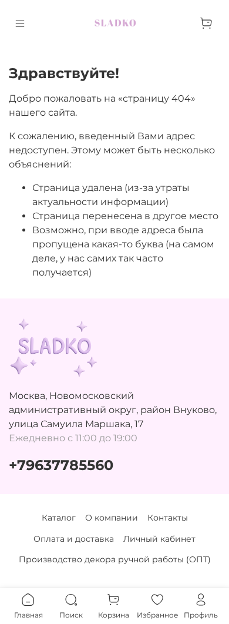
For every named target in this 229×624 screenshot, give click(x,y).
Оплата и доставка (73, 539)
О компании (111, 517)
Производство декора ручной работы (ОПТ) (115, 559)
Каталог (59, 517)
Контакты (167, 517)
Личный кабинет (159, 539)
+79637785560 (61, 465)
